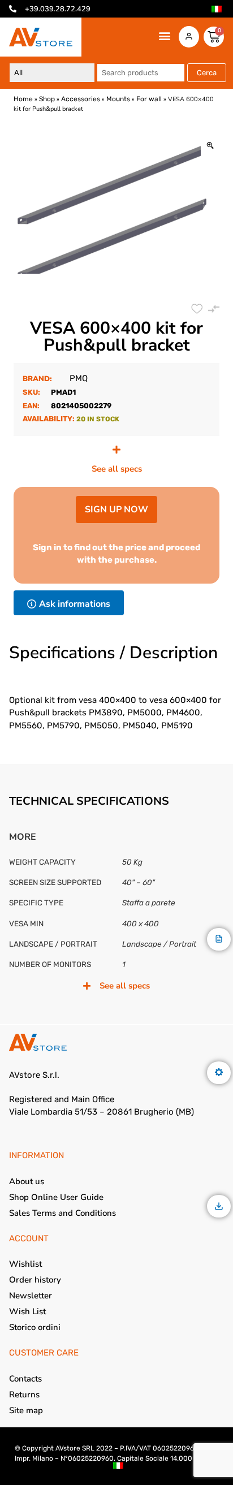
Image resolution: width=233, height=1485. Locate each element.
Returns (24, 1394)
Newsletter (30, 1295)
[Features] (219, 1073)
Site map (26, 1410)
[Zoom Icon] (210, 146)
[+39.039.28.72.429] (12, 8)
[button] (165, 36)
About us (26, 1181)
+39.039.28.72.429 (57, 9)
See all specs (117, 468)
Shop (47, 99)
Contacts (25, 1378)
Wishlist (25, 1264)
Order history (35, 1279)
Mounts (118, 99)
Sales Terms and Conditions (62, 1213)
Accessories (80, 99)
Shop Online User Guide (56, 1197)
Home (23, 99)
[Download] (219, 1207)
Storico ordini (35, 1327)
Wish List (27, 1311)
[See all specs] (116, 449)
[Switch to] (216, 9)
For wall (149, 99)
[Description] (219, 939)
